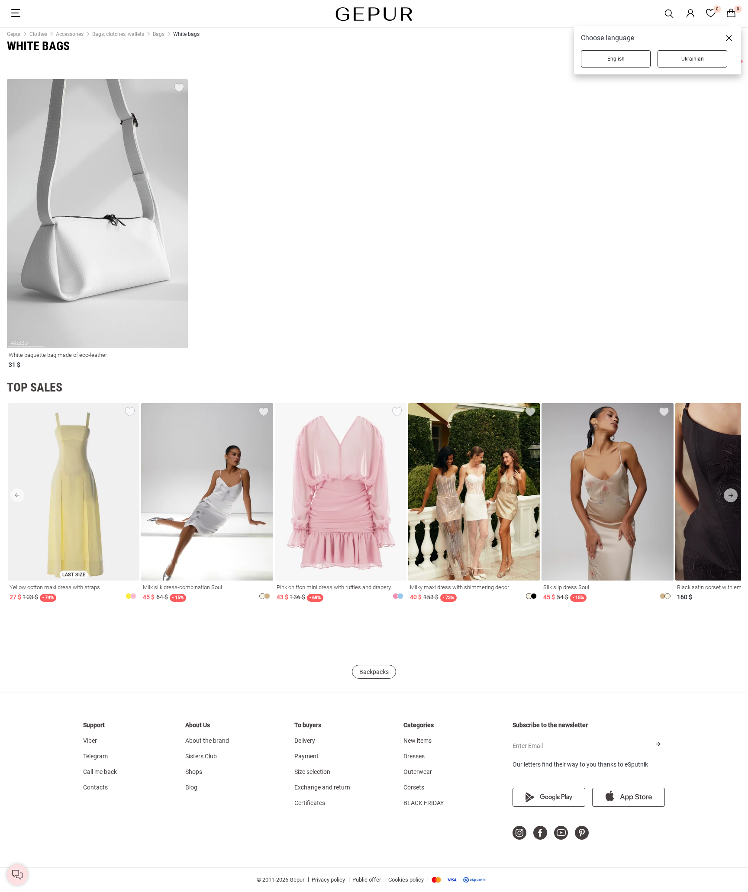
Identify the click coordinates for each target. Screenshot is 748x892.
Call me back (100, 771)
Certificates (309, 802)
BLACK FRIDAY (423, 802)
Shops (193, 771)
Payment (306, 756)
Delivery (304, 740)
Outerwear (417, 771)
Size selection (312, 771)
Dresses (414, 756)
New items (417, 740)
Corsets (413, 787)
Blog (191, 787)
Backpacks (374, 671)
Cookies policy (406, 879)
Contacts (95, 787)
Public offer (366, 879)
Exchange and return (322, 787)
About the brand (207, 740)
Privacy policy (328, 879)
